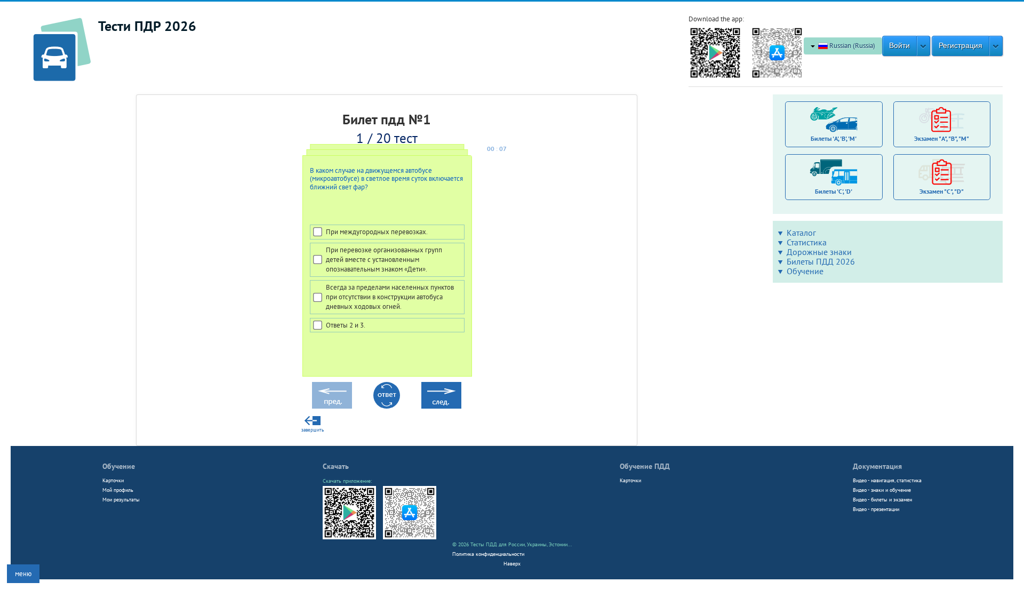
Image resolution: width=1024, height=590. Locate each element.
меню (23, 573)
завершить (312, 430)
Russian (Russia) (851, 45)
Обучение (805, 271)
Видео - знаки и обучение (882, 489)
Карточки (113, 480)
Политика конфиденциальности (488, 553)
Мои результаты (121, 499)
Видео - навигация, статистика (887, 480)
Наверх (512, 563)
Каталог (801, 232)
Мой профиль (117, 489)
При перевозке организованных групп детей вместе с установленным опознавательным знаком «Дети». (384, 259)
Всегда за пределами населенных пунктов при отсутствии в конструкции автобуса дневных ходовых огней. (390, 297)
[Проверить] (386, 395)
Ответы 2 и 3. (345, 325)
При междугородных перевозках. (377, 231)
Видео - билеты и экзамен (882, 499)
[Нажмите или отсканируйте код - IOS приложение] (777, 52)
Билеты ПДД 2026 (821, 261)
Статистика (807, 242)
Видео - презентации (876, 509)
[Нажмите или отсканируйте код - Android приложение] (715, 52)
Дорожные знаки (819, 252)
